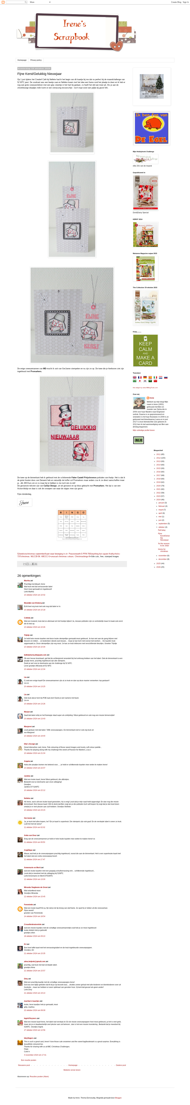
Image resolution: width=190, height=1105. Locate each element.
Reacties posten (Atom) (39, 1077)
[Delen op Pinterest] (35, 563)
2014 (158, 465)
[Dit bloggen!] (27, 563)
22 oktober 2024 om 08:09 (34, 1010)
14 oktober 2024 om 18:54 (34, 916)
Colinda (27, 618)
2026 (158, 567)
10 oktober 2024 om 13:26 (34, 704)
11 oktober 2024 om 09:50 (34, 842)
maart (161, 510)
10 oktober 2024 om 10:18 (34, 610)
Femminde (28, 905)
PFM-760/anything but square (95, 554)
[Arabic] (150, 381)
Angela (27, 761)
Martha (27, 581)
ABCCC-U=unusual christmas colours (57, 556)
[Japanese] (140, 381)
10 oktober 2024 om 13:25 (34, 686)
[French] (140, 378)
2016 (158, 472)
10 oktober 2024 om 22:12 (34, 790)
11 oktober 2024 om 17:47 (34, 859)
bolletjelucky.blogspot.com (35, 655)
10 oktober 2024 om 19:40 (34, 736)
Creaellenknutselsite (33, 924)
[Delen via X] (30, 563)
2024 (158, 500)
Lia (25, 677)
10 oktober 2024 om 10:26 (34, 627)
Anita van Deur (30, 835)
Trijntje (27, 635)
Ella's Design (29, 744)
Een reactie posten (28, 1060)
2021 (158, 489)
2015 (158, 468)
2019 (158, 482)
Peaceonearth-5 (75, 554)
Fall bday (162, 530)
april (161, 513)
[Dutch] (161, 378)
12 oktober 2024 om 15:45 (34, 897)
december (163, 559)
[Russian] (166, 378)
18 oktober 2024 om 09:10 (34, 936)
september (163, 524)
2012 (158, 458)
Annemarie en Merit (32, 867)
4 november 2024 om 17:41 (35, 1055)
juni (160, 520)
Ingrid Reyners (30, 1018)
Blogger (118, 1098)
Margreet (28, 727)
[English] (135, 378)
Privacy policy (36, 60)
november (163, 556)
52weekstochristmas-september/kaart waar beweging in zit (42, 554)
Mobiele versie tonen (72, 1070)
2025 (158, 563)
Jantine (27, 776)
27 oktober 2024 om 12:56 (34, 1030)
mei (160, 517)
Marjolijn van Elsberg (33, 603)
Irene (152, 398)
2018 (158, 479)
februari (162, 506)
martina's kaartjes (31, 1001)
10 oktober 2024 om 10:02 (34, 595)
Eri (25, 944)
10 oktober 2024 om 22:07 (34, 768)
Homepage (22, 60)
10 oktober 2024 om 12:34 (34, 669)
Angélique (28, 850)
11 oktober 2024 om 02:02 (34, 827)
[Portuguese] (135, 381)
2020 (158, 486)
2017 (158, 475)
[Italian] (156, 378)
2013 (158, 461)
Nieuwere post (24, 1065)
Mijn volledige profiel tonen (144, 430)
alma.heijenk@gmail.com (34, 961)
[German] (145, 378)
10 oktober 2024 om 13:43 (34, 719)
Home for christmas (163, 550)
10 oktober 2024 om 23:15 (34, 810)
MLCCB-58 (35, 556)
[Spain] (150, 378)
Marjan (27, 712)
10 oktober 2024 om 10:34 (34, 647)
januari (162, 503)
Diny (26, 979)
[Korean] (145, 381)
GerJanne (28, 818)
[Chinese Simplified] (156, 381)
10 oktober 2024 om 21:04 (34, 753)
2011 (158, 454)
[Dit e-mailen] (24, 563)
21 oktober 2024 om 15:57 (34, 971)
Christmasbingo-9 (82, 556)
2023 (158, 496)
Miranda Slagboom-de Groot (36, 887)
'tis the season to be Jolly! (164, 545)
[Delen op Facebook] (33, 563)
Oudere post (121, 1065)
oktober (162, 527)
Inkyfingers (29, 1038)
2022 (158, 493)
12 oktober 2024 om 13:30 (34, 879)
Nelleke (27, 798)
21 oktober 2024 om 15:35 (34, 953)
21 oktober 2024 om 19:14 (34, 993)
